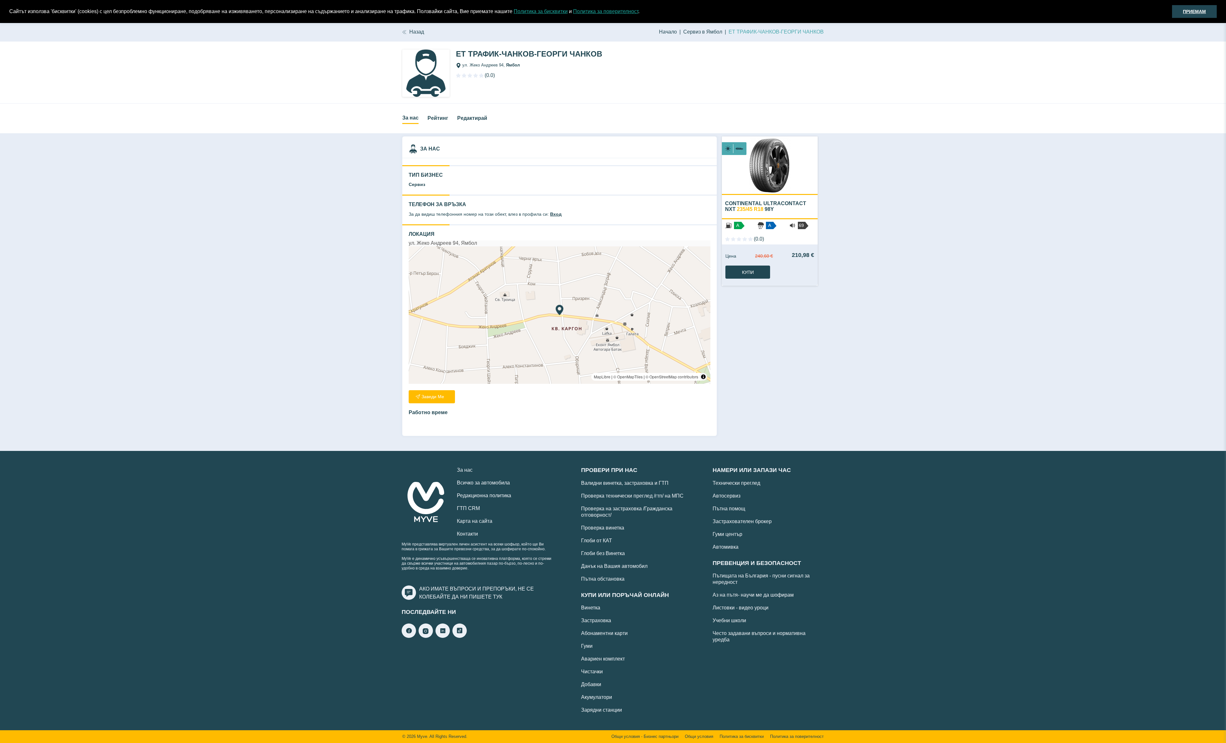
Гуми (587, 646)
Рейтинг (438, 118)
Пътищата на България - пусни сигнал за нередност (761, 579)
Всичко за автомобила (483, 482)
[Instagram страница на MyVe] (426, 636)
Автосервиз (726, 496)
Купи (748, 272)
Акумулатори (596, 697)
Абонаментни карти (604, 633)
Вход (556, 214)
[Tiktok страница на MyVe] (459, 636)
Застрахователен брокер (742, 521)
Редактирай (472, 118)
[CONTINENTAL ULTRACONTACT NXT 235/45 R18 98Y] (770, 165)
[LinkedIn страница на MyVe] (442, 636)
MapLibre (602, 376)
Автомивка (725, 547)
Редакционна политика (484, 495)
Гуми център (727, 534)
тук (497, 597)
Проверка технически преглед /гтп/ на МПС (632, 496)
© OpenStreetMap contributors (672, 376)
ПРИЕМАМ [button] (1194, 11)
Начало (668, 32)
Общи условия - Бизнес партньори (644, 736)
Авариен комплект (603, 659)
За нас (410, 117)
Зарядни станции (601, 710)
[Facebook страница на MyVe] (409, 636)
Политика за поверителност (605, 11)
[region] (559, 315)
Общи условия (699, 736)
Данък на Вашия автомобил (614, 566)
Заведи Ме (432, 396)
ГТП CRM (468, 508)
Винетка (590, 607)
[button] (642, 12)
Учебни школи (729, 620)
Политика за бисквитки (541, 11)
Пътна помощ (729, 508)
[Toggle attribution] (703, 377)
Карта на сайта (474, 521)
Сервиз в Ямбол (702, 32)
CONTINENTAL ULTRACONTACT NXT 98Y (765, 206)
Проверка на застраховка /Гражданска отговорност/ (626, 512)
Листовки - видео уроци (740, 607)
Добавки (591, 684)
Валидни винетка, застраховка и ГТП (625, 483)
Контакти (467, 534)
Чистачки (592, 671)
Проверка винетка (602, 527)
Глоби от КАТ (596, 540)
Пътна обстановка (602, 579)
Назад (416, 32)
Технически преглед (736, 483)
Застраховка (596, 620)
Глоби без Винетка (603, 553)
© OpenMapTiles (628, 376)
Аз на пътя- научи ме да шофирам (753, 595)
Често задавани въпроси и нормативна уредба (759, 636)
